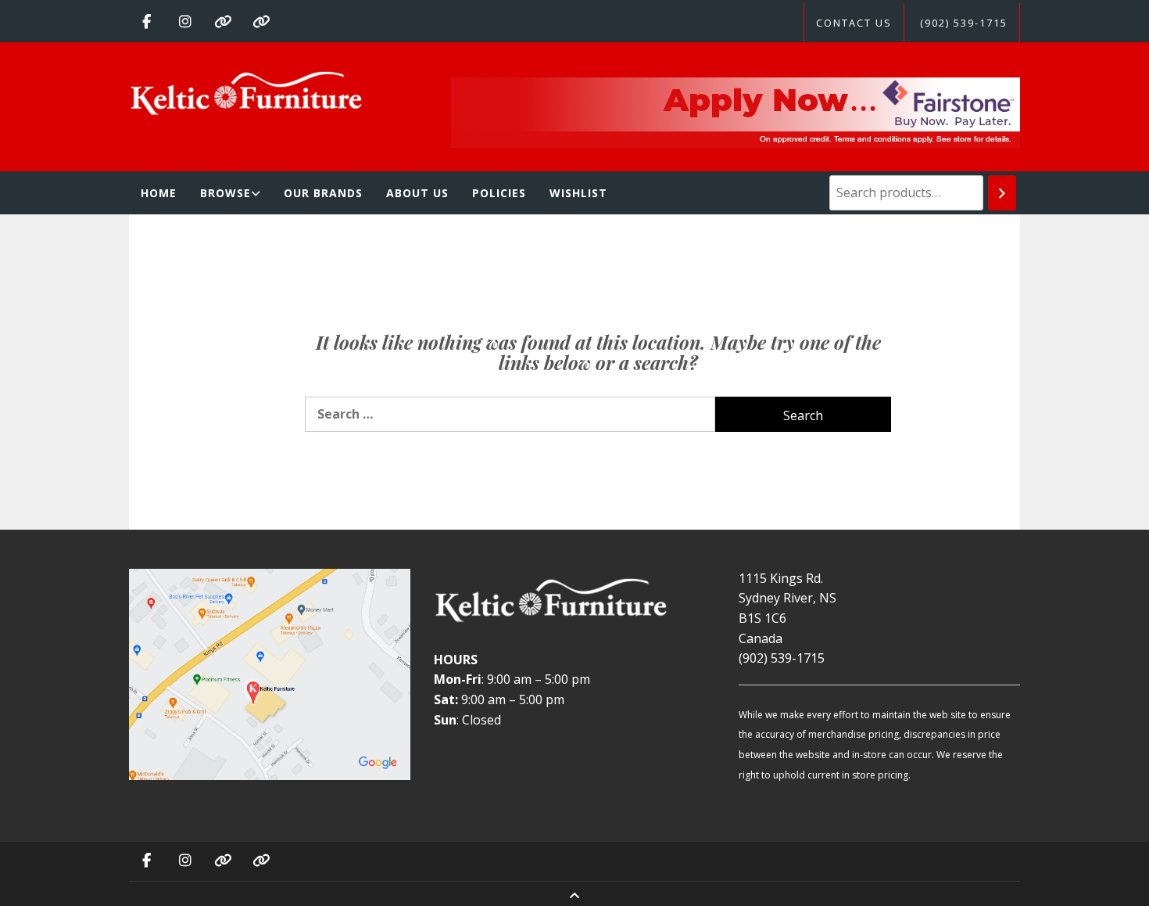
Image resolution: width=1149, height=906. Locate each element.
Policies (499, 192)
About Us (417, 192)
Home (159, 192)
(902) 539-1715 (964, 23)
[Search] (1002, 192)
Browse (225, 192)
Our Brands (323, 192)
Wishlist (578, 192)
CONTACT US (854, 23)
